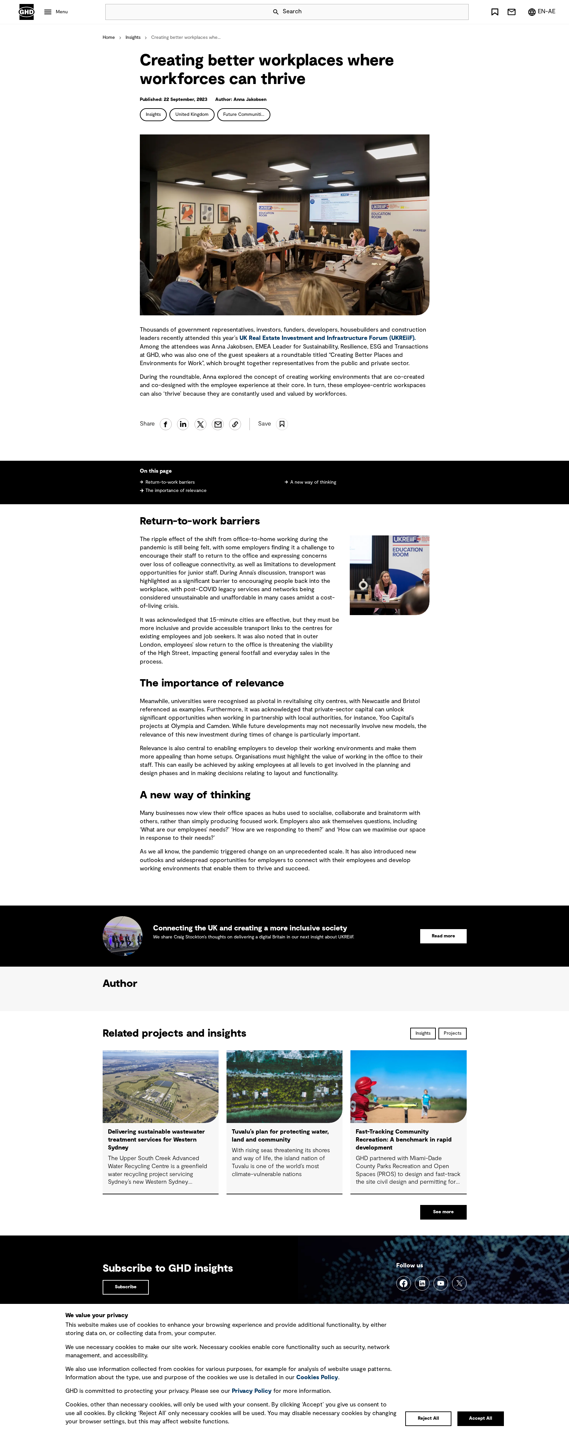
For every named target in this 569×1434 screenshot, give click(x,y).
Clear (445, 12)
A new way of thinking (313, 482)
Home (109, 37)
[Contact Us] (512, 12)
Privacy (252, 1391)
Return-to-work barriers (170, 482)
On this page (156, 471)
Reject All (428, 1418)
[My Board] (495, 12)
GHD (27, 12)
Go (461, 12)
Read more (443, 936)
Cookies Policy (317, 1378)
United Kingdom (192, 114)
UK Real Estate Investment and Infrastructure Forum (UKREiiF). (327, 338)
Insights (133, 37)
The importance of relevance (176, 490)
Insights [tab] (423, 1033)
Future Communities (244, 114)
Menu (62, 12)
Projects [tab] (452, 1033)
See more (443, 1212)
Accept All (480, 1418)
